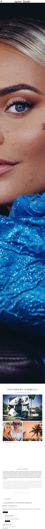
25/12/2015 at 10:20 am (12, 517)
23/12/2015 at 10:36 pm (10, 507)
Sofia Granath (9, 505)
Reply (5, 512)
